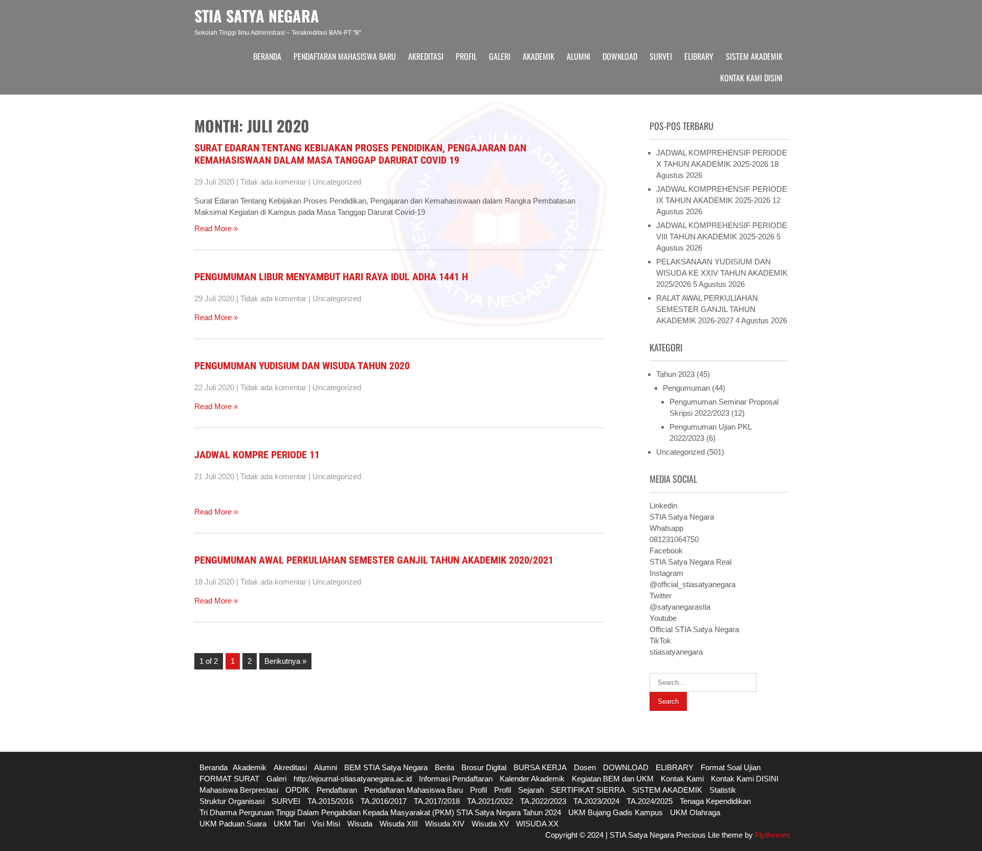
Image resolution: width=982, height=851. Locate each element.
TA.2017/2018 (437, 801)
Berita (444, 767)
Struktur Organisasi (231, 801)
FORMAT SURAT (229, 778)
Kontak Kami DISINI (751, 78)
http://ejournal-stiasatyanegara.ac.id (353, 778)
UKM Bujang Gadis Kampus (615, 812)
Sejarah (531, 790)
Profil (466, 56)
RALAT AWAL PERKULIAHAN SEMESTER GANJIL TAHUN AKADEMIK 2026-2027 (707, 309)
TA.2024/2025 (650, 801)
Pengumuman (686, 388)
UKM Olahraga (695, 812)
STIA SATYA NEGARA (256, 15)
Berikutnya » (285, 661)
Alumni (578, 56)
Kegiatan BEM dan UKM (613, 778)
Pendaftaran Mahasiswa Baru (345, 56)
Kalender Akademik (532, 778)
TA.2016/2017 (384, 801)
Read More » (216, 228)
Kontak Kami (682, 778)
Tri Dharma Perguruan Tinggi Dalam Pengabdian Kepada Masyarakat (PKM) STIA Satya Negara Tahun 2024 (380, 812)
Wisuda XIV (444, 823)
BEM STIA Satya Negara (386, 767)
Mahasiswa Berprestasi (238, 790)
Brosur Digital (483, 767)
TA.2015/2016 (330, 801)
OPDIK (297, 790)
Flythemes (771, 835)
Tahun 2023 (675, 374)
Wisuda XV (490, 823)
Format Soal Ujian (731, 767)
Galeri (499, 56)
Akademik (538, 56)
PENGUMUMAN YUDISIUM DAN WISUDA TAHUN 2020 (302, 366)
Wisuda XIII (399, 823)
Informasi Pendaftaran (456, 778)
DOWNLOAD (619, 56)
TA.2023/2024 (596, 801)
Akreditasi (425, 56)
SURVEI (661, 56)
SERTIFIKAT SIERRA (588, 790)
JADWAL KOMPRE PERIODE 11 (257, 455)
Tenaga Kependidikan (715, 801)
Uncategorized (337, 181)
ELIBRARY (698, 56)
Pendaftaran (337, 790)
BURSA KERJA (540, 767)
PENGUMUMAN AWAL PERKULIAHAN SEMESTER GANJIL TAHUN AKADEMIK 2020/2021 (373, 560)
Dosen (585, 767)
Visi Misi (326, 823)
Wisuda (359, 823)
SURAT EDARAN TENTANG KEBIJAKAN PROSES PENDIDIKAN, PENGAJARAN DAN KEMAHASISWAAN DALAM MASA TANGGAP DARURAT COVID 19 (360, 154)
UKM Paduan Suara (232, 823)
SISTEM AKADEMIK (754, 56)
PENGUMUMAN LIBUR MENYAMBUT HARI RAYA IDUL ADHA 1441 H (331, 277)
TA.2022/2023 (543, 801)
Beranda (267, 56)
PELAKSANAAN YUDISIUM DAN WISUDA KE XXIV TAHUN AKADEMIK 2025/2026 (722, 272)
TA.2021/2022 (490, 801)
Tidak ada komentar (273, 181)
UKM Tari (289, 823)
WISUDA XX (537, 823)
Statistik (722, 790)
